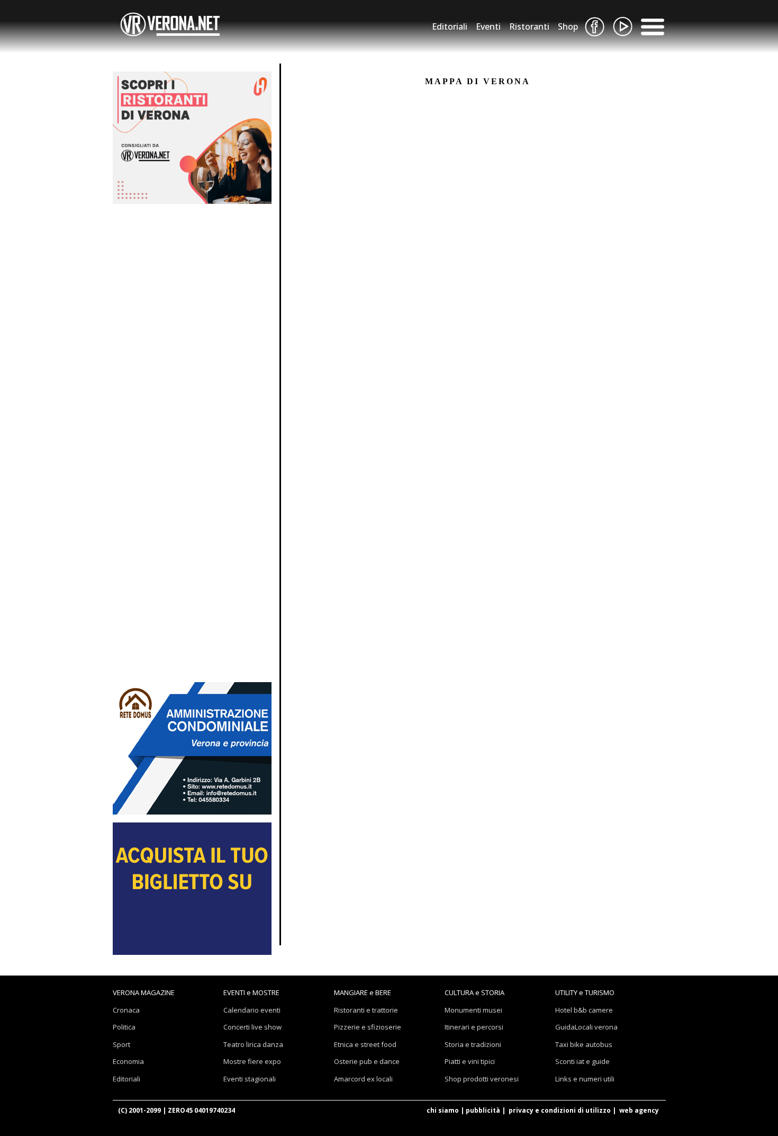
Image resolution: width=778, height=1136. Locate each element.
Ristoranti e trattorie (366, 1010)
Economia (128, 1061)
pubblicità (483, 1110)
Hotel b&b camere (584, 1010)
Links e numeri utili (584, 1079)
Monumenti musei (473, 1010)
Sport (121, 1044)
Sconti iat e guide (582, 1061)
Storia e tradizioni (473, 1044)
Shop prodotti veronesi (482, 1079)
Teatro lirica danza (253, 1044)
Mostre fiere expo (252, 1061)
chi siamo (443, 1110)
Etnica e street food (365, 1044)
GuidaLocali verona (586, 1027)
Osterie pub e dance (367, 1061)
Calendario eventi (252, 1010)
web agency (639, 1110)
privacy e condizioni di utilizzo (560, 1110)
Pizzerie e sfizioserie (367, 1027)
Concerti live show (252, 1027)
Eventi (488, 26)
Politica (124, 1027)
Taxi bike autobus (583, 1044)
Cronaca (126, 1010)
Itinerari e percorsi (474, 1027)
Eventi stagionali (249, 1079)
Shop (568, 26)
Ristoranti (529, 26)
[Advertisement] (192, 278)
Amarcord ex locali (363, 1079)
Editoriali (449, 26)
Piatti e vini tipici (470, 1061)
